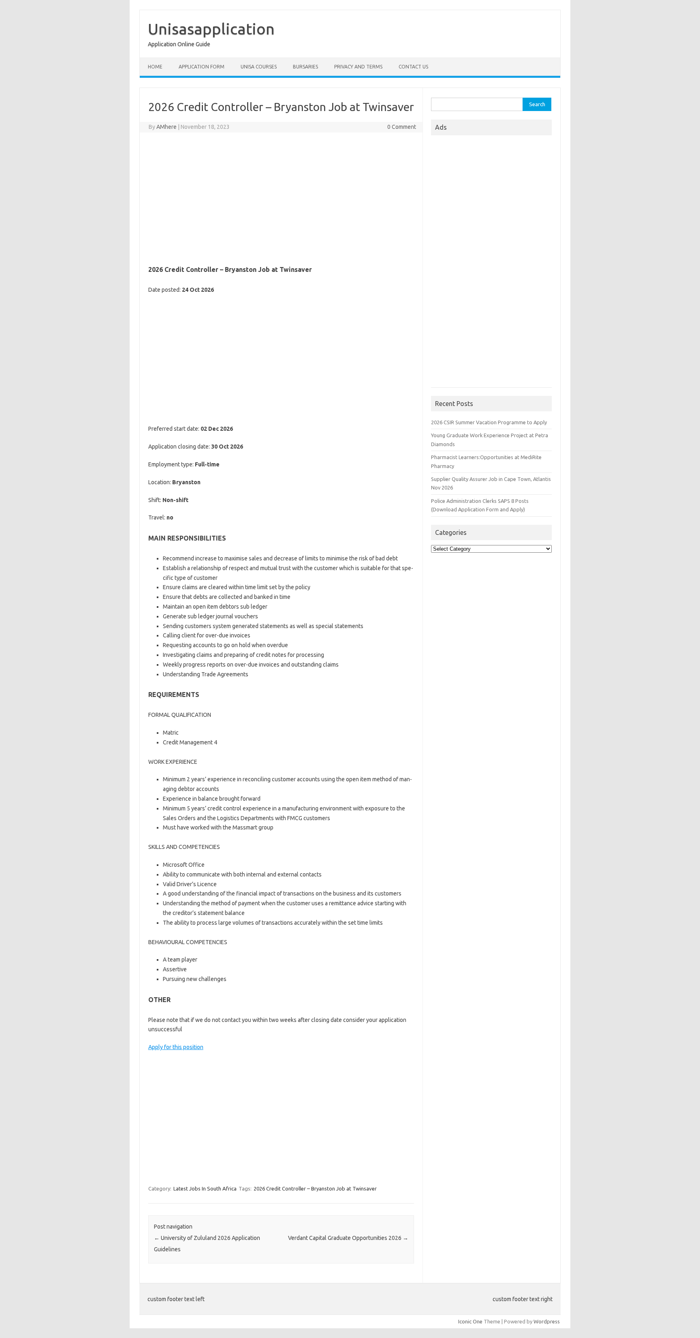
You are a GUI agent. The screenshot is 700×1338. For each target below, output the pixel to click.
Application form (201, 66)
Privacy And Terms (358, 66)
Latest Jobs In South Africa (205, 1188)
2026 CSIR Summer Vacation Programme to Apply (489, 422)
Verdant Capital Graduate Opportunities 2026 (348, 1238)
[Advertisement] (281, 197)
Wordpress (547, 1321)
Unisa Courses (259, 66)
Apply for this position (175, 1047)
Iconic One (470, 1321)
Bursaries (305, 66)
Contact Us (413, 66)
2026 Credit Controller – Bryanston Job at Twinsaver (315, 1188)
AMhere (166, 127)
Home (155, 66)
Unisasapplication (211, 28)
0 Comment (401, 127)
